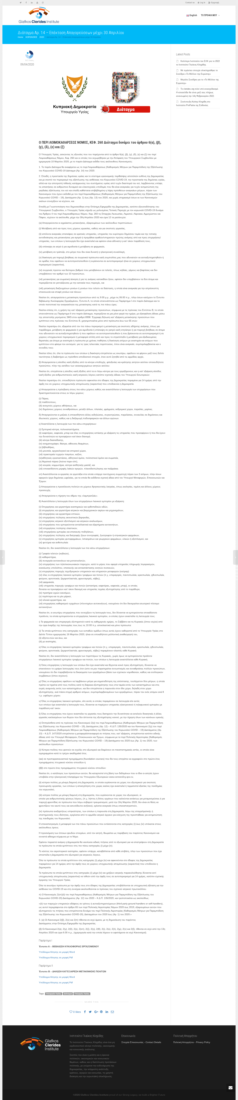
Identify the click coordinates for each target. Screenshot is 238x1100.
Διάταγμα (68, 994)
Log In (202, 2)
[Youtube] (37, 2)
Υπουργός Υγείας (81, 994)
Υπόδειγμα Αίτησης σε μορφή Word (57, 952)
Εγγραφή (215, 2)
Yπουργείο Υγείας (53, 994)
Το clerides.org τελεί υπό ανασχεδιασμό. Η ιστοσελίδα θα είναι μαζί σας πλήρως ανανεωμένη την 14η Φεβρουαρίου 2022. (197, 92)
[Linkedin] (31, 2)
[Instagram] (42, 2)
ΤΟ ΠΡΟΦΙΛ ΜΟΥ (209, 15)
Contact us (190, 2)
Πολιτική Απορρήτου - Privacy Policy (191, 1042)
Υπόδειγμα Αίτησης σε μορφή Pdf (56, 957)
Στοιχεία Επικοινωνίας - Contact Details (141, 1042)
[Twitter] (20, 2)
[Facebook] (26, 2)
